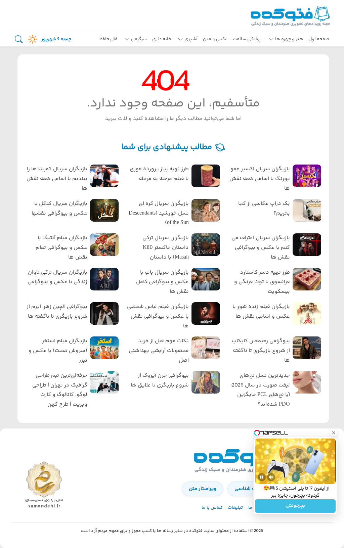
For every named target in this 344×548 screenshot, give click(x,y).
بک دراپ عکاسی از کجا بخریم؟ (264, 208)
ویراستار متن (202, 489)
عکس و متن (215, 39)
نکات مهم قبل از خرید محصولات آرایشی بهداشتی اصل (158, 351)
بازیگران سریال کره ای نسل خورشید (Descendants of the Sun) (158, 213)
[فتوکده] (291, 16)
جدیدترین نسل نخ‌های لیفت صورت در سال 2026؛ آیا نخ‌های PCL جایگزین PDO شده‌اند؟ (260, 390)
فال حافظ (108, 39)
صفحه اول (318, 39)
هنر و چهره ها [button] (289, 39)
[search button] (19, 39)
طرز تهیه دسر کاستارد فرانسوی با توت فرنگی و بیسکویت (262, 282)
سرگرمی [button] (139, 39)
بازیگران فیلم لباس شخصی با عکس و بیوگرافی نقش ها (157, 316)
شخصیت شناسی (252, 489)
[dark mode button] (31, 39)
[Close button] (333, 432)
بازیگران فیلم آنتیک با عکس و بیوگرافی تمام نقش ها (61, 248)
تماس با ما (212, 507)
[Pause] (262, 477)
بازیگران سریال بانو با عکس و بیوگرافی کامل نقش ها (162, 282)
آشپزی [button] (191, 39)
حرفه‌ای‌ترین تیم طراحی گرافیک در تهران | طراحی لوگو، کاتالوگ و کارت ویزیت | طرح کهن (59, 390)
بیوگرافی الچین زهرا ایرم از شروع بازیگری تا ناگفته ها (57, 312)
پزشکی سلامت (247, 39)
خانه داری (161, 39)
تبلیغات (235, 507)
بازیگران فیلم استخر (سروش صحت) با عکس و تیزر (58, 351)
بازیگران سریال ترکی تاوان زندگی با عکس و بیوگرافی (57, 277)
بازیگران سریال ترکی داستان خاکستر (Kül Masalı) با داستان (165, 248)
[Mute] (271, 477)
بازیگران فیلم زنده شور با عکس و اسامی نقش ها (261, 312)
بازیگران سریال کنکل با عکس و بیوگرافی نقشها (59, 208)
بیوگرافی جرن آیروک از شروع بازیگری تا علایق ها (159, 380)
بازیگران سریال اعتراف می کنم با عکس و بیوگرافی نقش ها (260, 248)
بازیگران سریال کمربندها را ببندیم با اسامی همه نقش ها (57, 179)
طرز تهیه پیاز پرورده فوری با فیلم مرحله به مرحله (159, 174)
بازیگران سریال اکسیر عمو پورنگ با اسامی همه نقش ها (259, 179)
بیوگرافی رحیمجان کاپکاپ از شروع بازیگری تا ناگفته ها (261, 351)
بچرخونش (295, 506)
